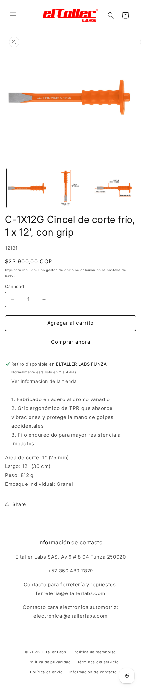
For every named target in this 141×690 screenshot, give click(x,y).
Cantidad (14, 286)
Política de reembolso (95, 652)
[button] (13, 15)
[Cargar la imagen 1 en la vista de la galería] (27, 188)
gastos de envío (60, 270)
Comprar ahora (70, 342)
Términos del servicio (98, 662)
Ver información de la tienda (44, 381)
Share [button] (19, 504)
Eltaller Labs (54, 652)
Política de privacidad (49, 662)
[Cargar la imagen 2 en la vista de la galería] (70, 188)
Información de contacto (93, 672)
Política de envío (46, 672)
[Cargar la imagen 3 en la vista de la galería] (113, 188)
